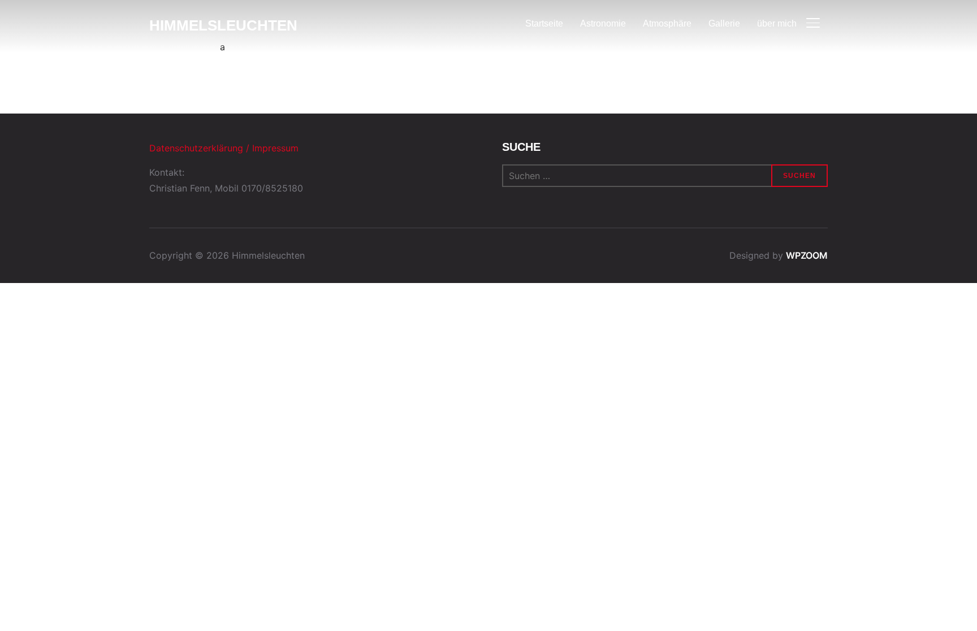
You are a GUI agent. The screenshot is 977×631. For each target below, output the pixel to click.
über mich (777, 23)
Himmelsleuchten (223, 25)
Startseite (544, 23)
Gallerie (724, 23)
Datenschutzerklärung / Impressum (224, 148)
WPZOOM (807, 255)
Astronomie (603, 23)
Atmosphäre (667, 23)
